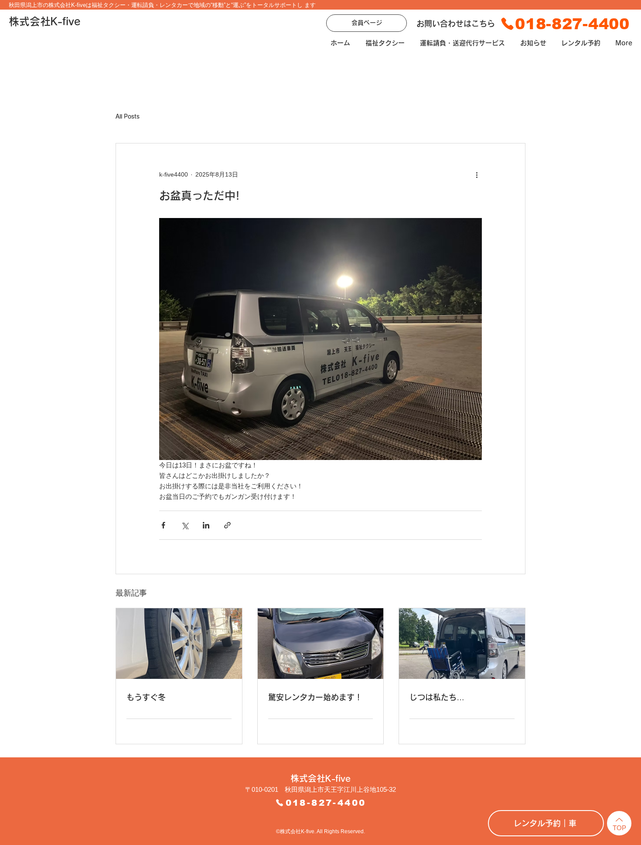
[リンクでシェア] (227, 525)
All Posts (128, 116)
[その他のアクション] (476, 175)
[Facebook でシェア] (163, 525)
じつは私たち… (436, 697)
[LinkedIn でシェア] (206, 525)
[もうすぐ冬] (179, 643)
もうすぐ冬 (146, 697)
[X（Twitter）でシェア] (185, 525)
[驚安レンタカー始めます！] (321, 643)
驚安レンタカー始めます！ (315, 697)
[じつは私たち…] (462, 643)
